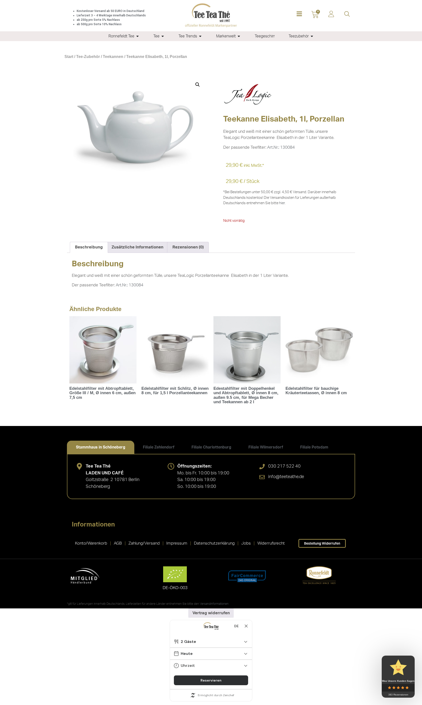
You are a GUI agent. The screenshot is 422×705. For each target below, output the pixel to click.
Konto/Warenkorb (91, 543)
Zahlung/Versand (144, 543)
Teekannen (113, 57)
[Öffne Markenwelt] (239, 36)
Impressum (176, 543)
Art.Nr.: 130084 (281, 147)
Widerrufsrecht (271, 543)
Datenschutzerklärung (214, 543)
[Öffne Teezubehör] (312, 36)
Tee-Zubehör (88, 57)
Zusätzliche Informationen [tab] (137, 247)
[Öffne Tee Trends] (200, 36)
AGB (118, 543)
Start (68, 57)
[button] (299, 14)
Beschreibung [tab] (89, 247)
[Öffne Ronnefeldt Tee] (137, 36)
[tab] (100, 447)
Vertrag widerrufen (211, 613)
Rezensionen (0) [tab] (188, 247)
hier (282, 203)
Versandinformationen (214, 603)
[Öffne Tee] (163, 36)
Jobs (246, 543)
